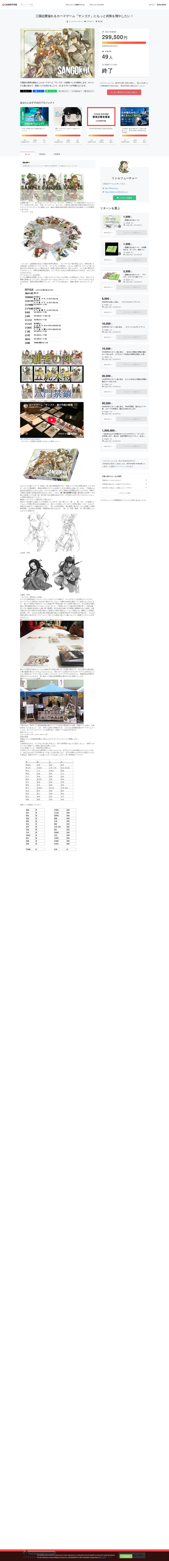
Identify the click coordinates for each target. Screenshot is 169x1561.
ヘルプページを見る (124, 493)
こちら (125, 500)
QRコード (90, 91)
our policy (103, 1557)
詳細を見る (107, 232)
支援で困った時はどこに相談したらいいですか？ (117, 488)
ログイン (152, 5)
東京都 (100, 21)
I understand (126, 1556)
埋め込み (77, 91)
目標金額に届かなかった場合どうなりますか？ (116, 484)
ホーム (27, 154)
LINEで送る (52, 91)
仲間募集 (57, 154)
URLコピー (64, 91)
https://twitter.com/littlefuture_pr (116, 192)
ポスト (27, 91)
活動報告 (42, 154)
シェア (40, 91)
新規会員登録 (161, 5)
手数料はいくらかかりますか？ (111, 480)
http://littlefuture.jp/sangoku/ (30, 439)
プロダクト (90, 21)
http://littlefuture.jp (111, 188)
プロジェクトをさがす (96, 4)
